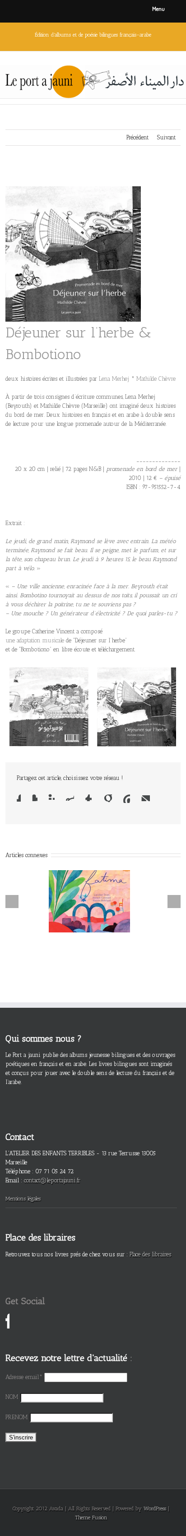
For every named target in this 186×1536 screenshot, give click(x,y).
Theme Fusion (91, 1517)
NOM (12, 1396)
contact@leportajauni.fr (52, 1180)
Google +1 (107, 798)
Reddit (69, 797)
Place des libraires (150, 1254)
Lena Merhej (114, 378)
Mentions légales (23, 1198)
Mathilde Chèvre (156, 378)
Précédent (137, 137)
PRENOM (16, 1417)
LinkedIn (51, 797)
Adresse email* (23, 1377)
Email (145, 798)
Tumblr (88, 797)
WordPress (155, 1508)
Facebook (19, 798)
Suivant (166, 137)
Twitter (34, 797)
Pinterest (126, 798)
